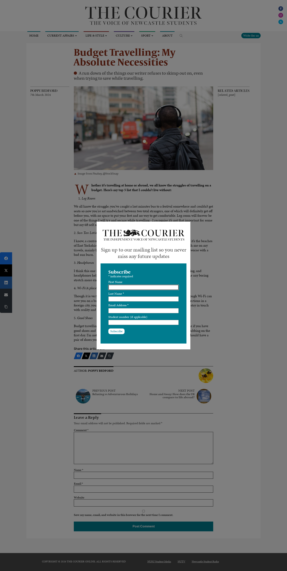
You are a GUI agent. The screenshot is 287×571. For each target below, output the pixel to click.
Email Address (118, 305)
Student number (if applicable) (127, 317)
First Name (115, 282)
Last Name (116, 293)
